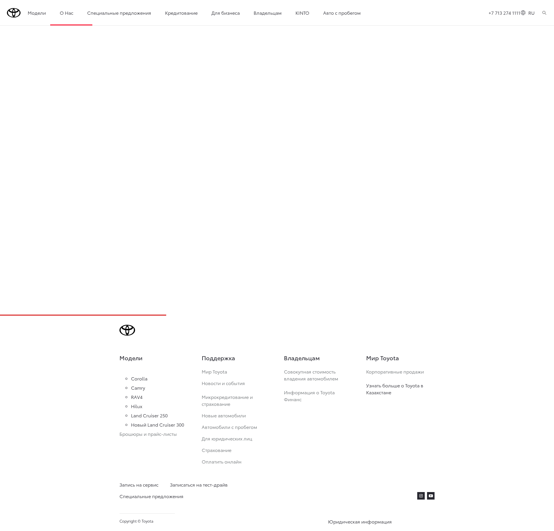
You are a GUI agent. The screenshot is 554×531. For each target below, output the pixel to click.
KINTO (302, 12)
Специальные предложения (119, 12)
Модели (37, 12)
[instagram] (421, 495)
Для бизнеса (226, 12)
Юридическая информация (360, 521)
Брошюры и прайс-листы (148, 433)
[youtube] (430, 495)
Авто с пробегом (342, 12)
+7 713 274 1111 (504, 12)
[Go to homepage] (14, 13)
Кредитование (181, 12)
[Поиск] (544, 13)
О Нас (66, 12)
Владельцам (268, 12)
